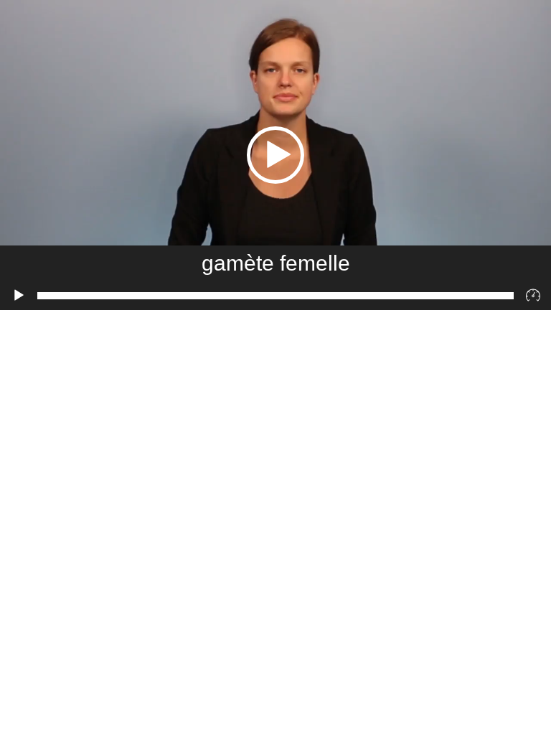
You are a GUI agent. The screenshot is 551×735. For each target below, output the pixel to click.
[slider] (275, 295)
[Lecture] (18, 296)
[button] (275, 155)
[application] (275, 155)
